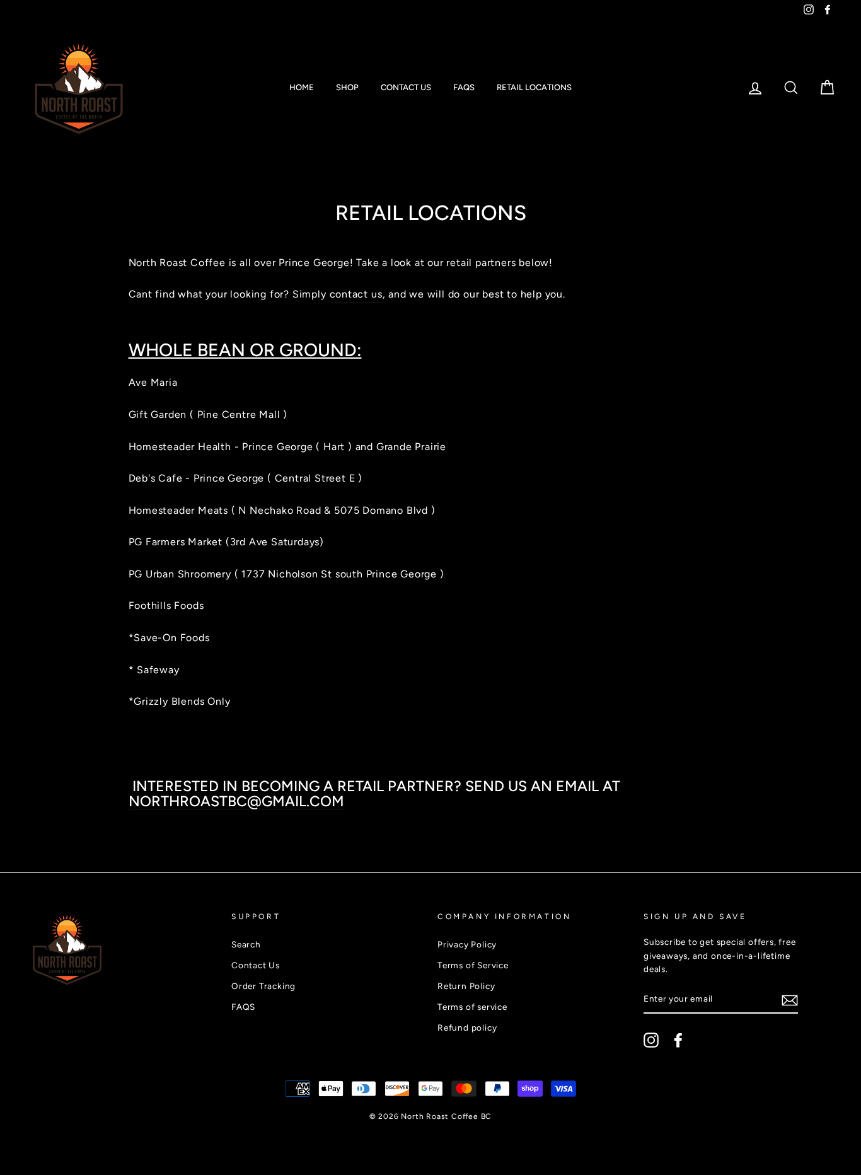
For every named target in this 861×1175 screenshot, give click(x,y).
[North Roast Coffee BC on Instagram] (651, 1040)
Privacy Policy (467, 944)
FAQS (464, 87)
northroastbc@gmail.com (236, 801)
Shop (347, 87)
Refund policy (467, 1027)
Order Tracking (263, 986)
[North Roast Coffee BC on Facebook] (678, 1040)
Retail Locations (534, 87)
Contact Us (406, 87)
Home (301, 87)
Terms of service (472, 1007)
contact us (356, 294)
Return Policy (466, 986)
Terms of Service (473, 965)
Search (246, 944)
